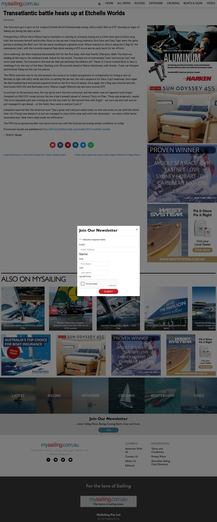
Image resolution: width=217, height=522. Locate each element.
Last (81, 267)
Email (82, 244)
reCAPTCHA (85, 276)
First (81, 259)
